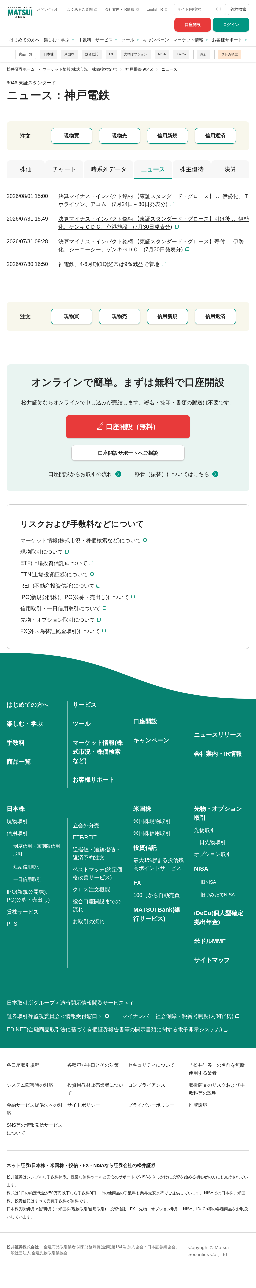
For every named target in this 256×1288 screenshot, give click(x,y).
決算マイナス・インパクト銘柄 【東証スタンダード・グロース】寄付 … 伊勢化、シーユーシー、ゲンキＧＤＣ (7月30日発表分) (151, 245)
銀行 (203, 54)
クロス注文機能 (91, 889)
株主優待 (192, 169)
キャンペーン (156, 39)
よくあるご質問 (80, 9)
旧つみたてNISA (218, 894)
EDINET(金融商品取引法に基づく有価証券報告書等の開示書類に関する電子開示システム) (114, 1029)
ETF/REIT (85, 837)
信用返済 (215, 135)
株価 (26, 169)
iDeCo (181, 54)
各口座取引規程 (23, 1065)
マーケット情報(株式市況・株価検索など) (98, 751)
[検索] (220, 9)
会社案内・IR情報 (120, 9)
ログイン (231, 24)
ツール (127, 39)
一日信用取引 (27, 879)
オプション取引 (212, 854)
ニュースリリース (218, 734)
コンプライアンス (146, 1085)
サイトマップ (212, 960)
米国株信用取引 (152, 833)
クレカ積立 (229, 54)
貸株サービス (23, 912)
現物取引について (41, 552)
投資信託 (91, 54)
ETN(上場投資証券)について (54, 574)
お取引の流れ (89, 921)
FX (111, 54)
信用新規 (167, 135)
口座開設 (193, 24)
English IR (155, 9)
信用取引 (17, 833)
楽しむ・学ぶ (57, 39)
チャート (64, 169)
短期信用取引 (27, 866)
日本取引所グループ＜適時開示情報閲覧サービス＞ (68, 1003)
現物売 (119, 135)
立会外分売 (86, 825)
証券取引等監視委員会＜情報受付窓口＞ (55, 1016)
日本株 (49, 54)
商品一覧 (25, 54)
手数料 (84, 39)
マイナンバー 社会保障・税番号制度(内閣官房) (177, 1016)
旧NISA (208, 882)
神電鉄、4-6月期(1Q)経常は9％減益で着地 (108, 264)
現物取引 (17, 821)
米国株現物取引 (152, 821)
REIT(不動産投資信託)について (57, 586)
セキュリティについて (151, 1065)
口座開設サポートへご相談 (128, 453)
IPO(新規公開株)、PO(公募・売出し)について (74, 597)
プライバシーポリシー (151, 1105)
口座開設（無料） (132, 426)
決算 (230, 169)
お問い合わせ (48, 9)
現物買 (71, 135)
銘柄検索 (238, 9)
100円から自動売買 (156, 895)
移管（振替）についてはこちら (172, 474)
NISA (162, 54)
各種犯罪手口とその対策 (93, 1065)
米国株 (69, 54)
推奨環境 (198, 1105)
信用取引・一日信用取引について (60, 608)
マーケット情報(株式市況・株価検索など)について (80, 540)
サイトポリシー (83, 1105)
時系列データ (109, 169)
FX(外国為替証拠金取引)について (60, 631)
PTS (12, 924)
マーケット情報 (188, 39)
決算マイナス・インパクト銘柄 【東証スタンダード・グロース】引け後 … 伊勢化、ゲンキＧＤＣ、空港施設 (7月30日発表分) (153, 223)
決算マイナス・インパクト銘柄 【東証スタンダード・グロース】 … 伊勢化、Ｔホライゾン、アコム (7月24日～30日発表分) (153, 200)
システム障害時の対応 (30, 1085)
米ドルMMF (210, 941)
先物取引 (204, 830)
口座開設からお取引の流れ (80, 474)
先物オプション (135, 54)
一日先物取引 (210, 842)
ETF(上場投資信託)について (53, 563)
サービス (104, 39)
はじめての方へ (24, 39)
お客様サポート (227, 39)
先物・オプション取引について (57, 620)
